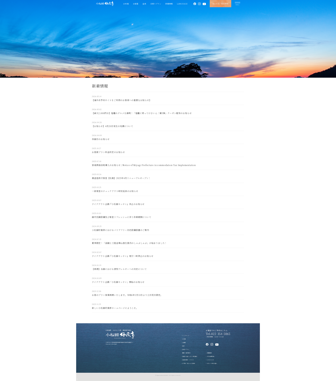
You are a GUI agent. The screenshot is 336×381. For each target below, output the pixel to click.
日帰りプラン (155, 3)
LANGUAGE (182, 3)
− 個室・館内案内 (185, 353)
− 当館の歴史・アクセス (187, 360)
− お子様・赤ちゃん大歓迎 (188, 363)
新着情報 (169, 3)
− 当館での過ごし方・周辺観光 (189, 356)
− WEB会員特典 (210, 356)
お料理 (126, 3)
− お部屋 (183, 342)
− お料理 (183, 339)
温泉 (144, 3)
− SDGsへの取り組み (211, 363)
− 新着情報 (209, 353)
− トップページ (185, 335)
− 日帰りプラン (185, 349)
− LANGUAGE (210, 360)
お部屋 (135, 3)
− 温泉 (183, 346)
